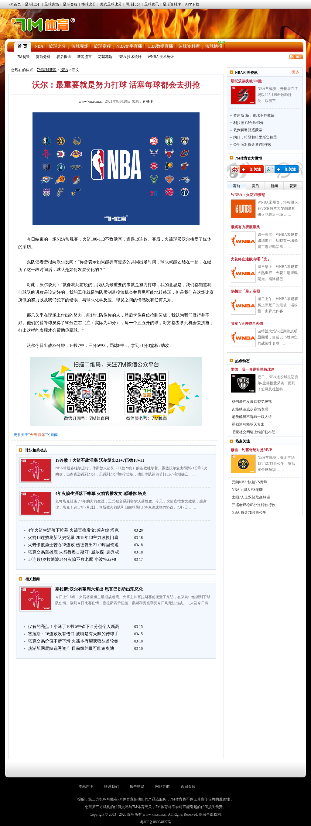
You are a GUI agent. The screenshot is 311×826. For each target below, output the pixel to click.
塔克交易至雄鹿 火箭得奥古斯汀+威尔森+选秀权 (73, 552)
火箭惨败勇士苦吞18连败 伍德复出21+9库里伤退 (73, 545)
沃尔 (41, 435)
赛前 (236, 186)
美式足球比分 (111, 4)
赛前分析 (43, 57)
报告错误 (137, 786)
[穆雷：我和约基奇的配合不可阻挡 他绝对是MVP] (243, 463)
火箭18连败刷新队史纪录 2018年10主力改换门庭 (73, 537)
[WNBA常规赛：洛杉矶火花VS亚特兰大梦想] (243, 208)
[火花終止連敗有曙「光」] (243, 273)
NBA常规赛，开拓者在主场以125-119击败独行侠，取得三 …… (278, 95)
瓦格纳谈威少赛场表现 (250, 409)
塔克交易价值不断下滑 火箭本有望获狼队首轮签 (73, 641)
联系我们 (111, 786)
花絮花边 (105, 57)
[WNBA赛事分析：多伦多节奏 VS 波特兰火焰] (243, 337)
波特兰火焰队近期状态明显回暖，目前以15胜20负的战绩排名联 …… (278, 337)
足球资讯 (151, 4)
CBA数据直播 (160, 46)
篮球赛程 (102, 46)
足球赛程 (70, 4)
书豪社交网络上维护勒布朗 (253, 432)
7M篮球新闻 (46, 70)
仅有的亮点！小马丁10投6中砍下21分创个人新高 (73, 626)
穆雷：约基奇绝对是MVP (251, 450)
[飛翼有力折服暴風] (243, 240)
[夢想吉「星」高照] (243, 305)
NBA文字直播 (129, 46)
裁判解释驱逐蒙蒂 (247, 130)
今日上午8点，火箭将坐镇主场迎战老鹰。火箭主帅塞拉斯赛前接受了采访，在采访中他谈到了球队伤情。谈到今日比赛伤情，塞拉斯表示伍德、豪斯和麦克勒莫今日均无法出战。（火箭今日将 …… (132, 603)
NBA (39, 46)
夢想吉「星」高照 (245, 291)
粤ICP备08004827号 (155, 822)
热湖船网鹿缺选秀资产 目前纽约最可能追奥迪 (71, 648)
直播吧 (147, 101)
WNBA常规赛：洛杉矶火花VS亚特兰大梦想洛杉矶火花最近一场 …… (278, 208)
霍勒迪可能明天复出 (248, 424)
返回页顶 (188, 786)
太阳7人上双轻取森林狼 (251, 497)
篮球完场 (79, 46)
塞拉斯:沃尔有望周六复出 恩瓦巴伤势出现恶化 (99, 589)
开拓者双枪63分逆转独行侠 (253, 505)
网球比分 (133, 4)
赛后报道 (63, 57)
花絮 (293, 186)
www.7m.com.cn (91, 101)
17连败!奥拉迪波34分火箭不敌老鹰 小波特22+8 (72, 559)
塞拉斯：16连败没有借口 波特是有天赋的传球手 (73, 634)
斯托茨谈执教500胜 (246, 81)
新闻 (274, 186)
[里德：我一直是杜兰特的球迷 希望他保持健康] (243, 383)
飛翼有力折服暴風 (245, 227)
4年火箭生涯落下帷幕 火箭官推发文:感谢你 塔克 (100, 493)
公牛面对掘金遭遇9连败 (252, 144)
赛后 (255, 186)
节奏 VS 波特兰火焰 (247, 323)
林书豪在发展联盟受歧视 (252, 401)
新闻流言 (84, 57)
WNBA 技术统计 (161, 57)
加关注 (255, 169)
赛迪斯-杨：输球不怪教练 (254, 115)
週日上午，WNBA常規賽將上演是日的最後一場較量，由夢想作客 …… (278, 305)
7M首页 (15, 4)
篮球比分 (57, 46)
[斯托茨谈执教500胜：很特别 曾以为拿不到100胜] (243, 95)
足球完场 (51, 4)
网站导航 (162, 786)
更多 (295, 72)
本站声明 (86, 786)
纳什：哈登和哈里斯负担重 (255, 137)
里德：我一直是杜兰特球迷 (253, 369)
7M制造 (23, 57)
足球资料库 (172, 4)
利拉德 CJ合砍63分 (248, 123)
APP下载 (192, 4)
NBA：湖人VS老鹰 (247, 490)
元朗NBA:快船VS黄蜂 (249, 482)
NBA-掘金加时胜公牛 (249, 512)
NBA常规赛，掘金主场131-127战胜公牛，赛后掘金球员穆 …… (276, 463)
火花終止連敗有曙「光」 (251, 259)
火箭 (33, 435)
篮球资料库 (189, 46)
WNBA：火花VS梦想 (248, 195)
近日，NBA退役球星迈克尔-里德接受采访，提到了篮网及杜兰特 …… (278, 383)
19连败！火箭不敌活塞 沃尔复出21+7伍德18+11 (99, 460)
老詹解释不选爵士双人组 (252, 417)
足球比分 (32, 4)
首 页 (22, 46)
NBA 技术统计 (130, 57)
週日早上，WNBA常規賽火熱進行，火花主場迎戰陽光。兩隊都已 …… (278, 273)
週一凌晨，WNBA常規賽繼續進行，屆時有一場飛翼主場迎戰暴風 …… (278, 240)
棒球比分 (88, 4)
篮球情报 (213, 46)
